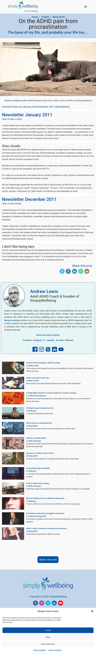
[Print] (86, 271)
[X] (62, 271)
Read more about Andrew (48, 335)
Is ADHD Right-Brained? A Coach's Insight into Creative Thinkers (51, 393)
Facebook (27, 340)
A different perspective (37, 396)
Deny (48, 637)
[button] (92, 611)
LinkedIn (50, 340)
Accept (48, 630)
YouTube (60, 340)
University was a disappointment (39, 423)
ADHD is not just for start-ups (37, 378)
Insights (45, 17)
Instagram (37, 340)
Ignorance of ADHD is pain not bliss (40, 453)
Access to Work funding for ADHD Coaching (43, 363)
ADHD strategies (34, 441)
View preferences (48, 644)
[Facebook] (68, 271)
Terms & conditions (39, 650)
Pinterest (69, 340)
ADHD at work (33, 366)
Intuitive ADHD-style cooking (37, 483)
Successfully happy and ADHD (38, 468)
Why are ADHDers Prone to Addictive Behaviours (45, 498)
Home (35, 17)
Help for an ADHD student (36, 438)
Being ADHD (58, 17)
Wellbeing (32, 411)
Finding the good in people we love (40, 408)
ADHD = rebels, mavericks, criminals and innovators (46, 528)
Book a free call (48, 559)
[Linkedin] (74, 271)
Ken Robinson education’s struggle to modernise (45, 513)
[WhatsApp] (80, 271)
